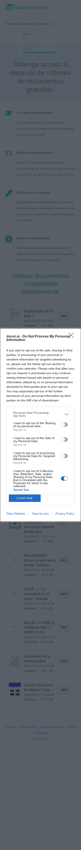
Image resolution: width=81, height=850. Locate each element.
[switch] (64, 424)
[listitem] (40, 414)
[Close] (72, 337)
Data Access (40, 513)
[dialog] (40, 425)
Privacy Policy (65, 513)
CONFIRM (25, 498)
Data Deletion (16, 513)
